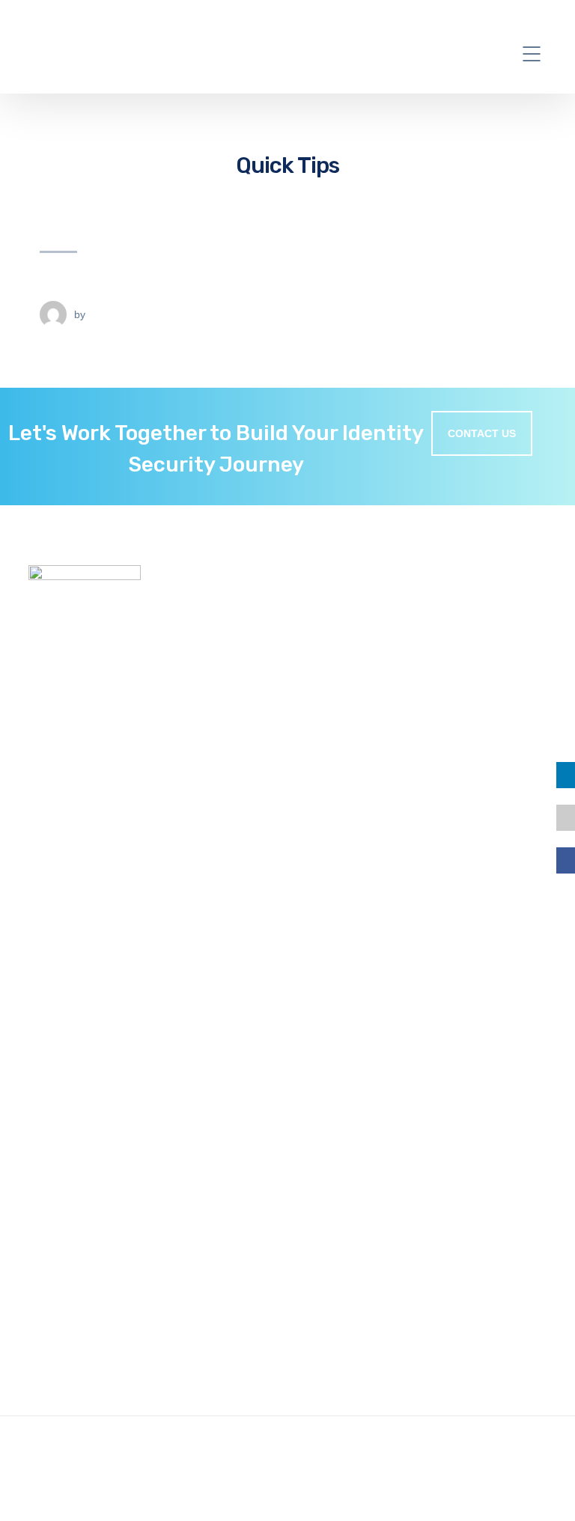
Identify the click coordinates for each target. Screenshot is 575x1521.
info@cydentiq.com (111, 1406)
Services (49, 962)
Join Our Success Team (88, 980)
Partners (50, 996)
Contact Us (58, 1013)
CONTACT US (482, 433)
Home (43, 946)
